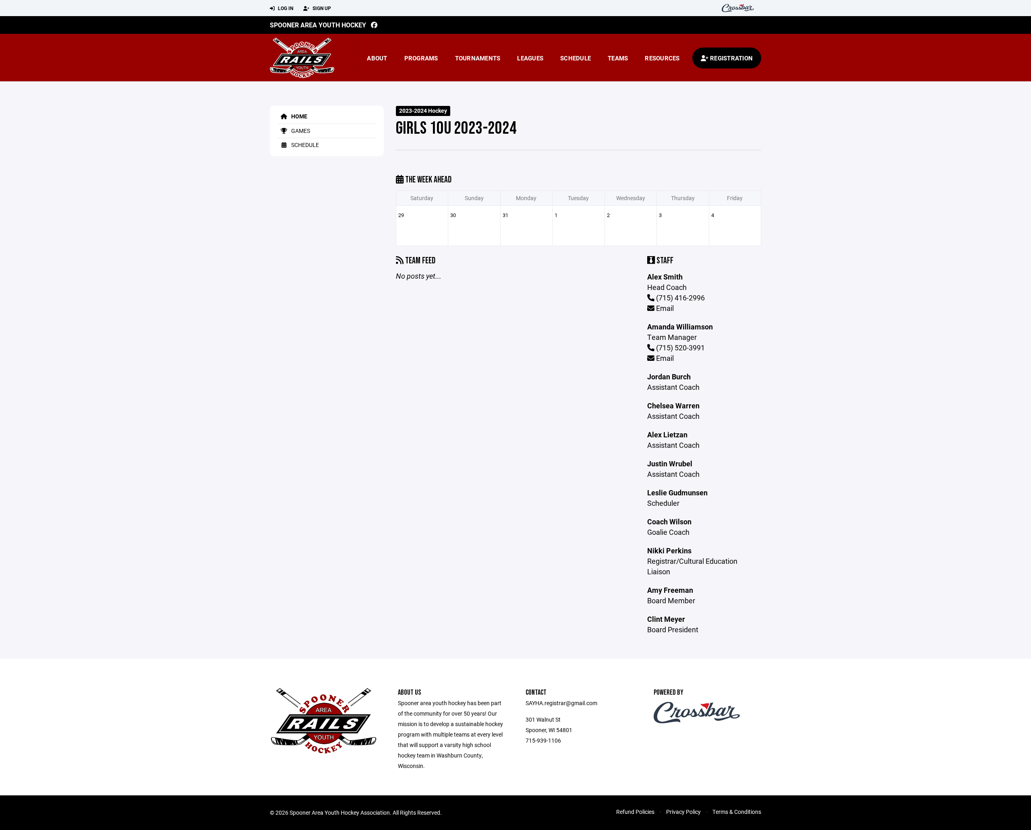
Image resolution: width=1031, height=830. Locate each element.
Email (664, 308)
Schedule (575, 58)
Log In (285, 8)
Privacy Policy (683, 812)
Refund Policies (635, 812)
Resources (662, 58)
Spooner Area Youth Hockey (318, 25)
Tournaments (478, 58)
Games (300, 131)
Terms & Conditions (736, 812)
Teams (618, 58)
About (377, 58)
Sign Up (321, 8)
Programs (421, 58)
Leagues (530, 58)
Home (298, 116)
